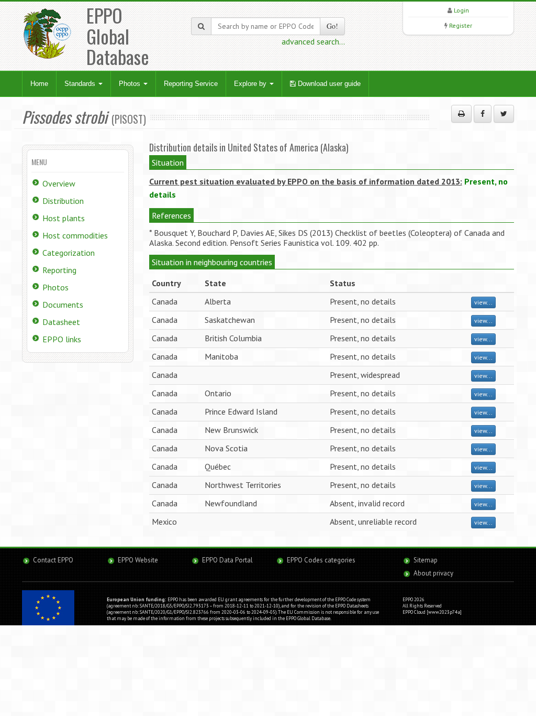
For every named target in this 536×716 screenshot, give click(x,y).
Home (39, 84)
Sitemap (426, 560)
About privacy (433, 573)
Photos (130, 84)
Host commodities (75, 235)
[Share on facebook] (483, 114)
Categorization (68, 252)
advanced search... (313, 41)
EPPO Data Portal (227, 560)
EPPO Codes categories (321, 560)
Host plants (63, 218)
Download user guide (328, 84)
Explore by (251, 84)
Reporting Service (191, 84)
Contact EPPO (53, 560)
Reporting (59, 270)
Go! (332, 26)
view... (483, 302)
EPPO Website (138, 560)
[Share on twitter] (504, 114)
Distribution (63, 201)
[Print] (461, 114)
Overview (58, 183)
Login (461, 10)
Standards (80, 84)
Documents (62, 304)
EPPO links (61, 339)
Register (460, 25)
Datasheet (61, 322)
